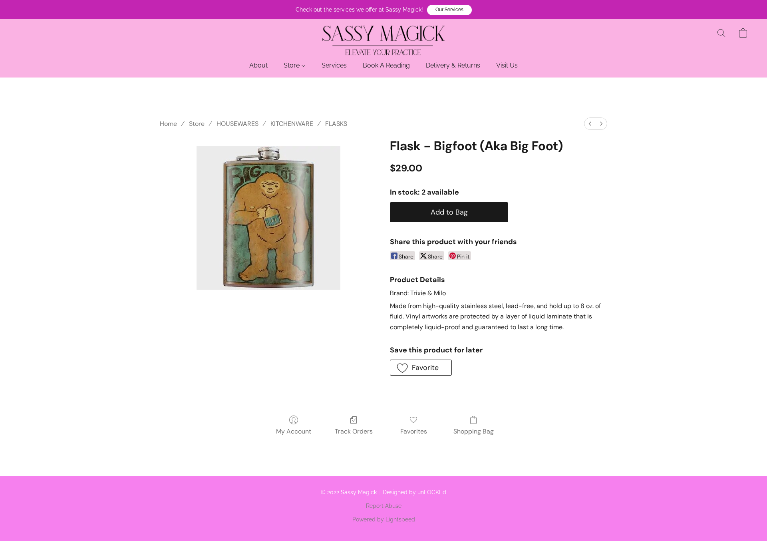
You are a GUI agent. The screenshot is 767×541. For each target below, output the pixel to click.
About (258, 65)
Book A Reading (386, 65)
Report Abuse (383, 506)
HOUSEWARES (237, 123)
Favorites (413, 431)
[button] (449, 10)
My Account (293, 431)
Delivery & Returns (453, 65)
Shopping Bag (473, 431)
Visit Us (507, 65)
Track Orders (354, 431)
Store (292, 65)
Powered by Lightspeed (383, 519)
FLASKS (336, 123)
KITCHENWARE (291, 123)
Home (168, 123)
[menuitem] (590, 123)
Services (334, 65)
